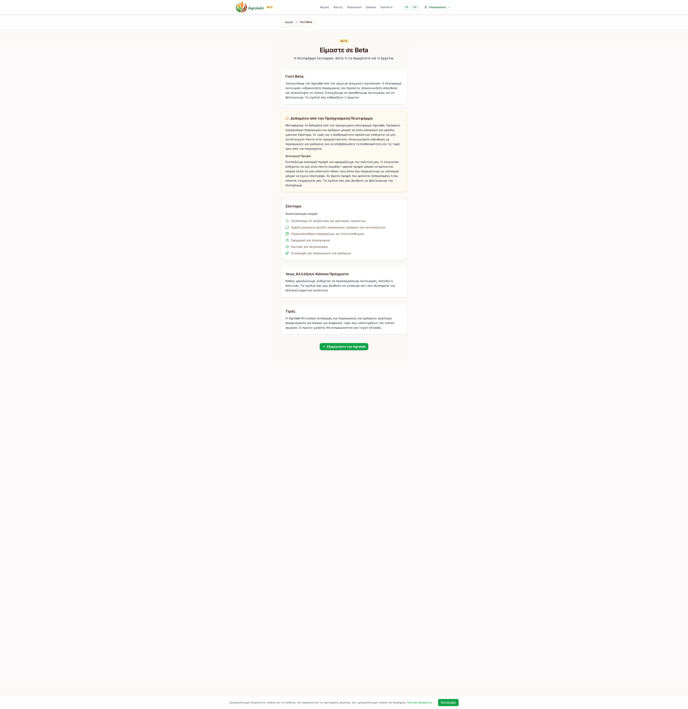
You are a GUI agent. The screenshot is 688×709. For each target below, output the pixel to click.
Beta (270, 7)
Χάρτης (338, 7)
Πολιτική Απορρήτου (420, 702)
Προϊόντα (386, 7)
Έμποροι (371, 7)
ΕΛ (406, 7)
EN (415, 7)
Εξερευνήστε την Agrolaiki (346, 346)
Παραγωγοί (354, 7)
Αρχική (324, 7)
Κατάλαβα (448, 702)
